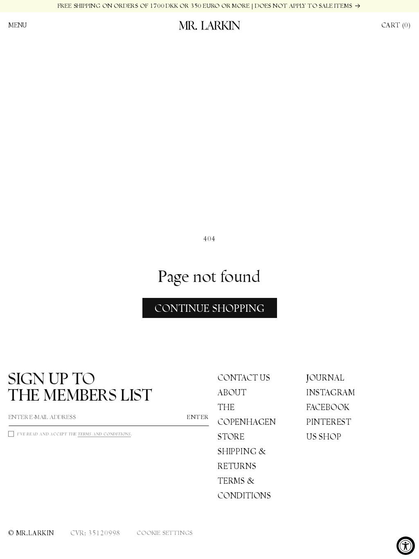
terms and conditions (104, 434)
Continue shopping (210, 308)
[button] (17, 25)
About (232, 392)
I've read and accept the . (74, 434)
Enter (198, 417)
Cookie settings (165, 532)
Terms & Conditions (244, 488)
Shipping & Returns (242, 458)
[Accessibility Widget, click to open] (405, 545)
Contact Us (244, 378)
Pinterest (328, 422)
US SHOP (324, 437)
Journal (325, 378)
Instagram (330, 392)
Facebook (328, 407)
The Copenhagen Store (247, 422)
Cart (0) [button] (396, 25)
